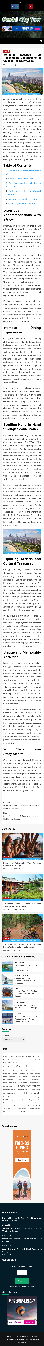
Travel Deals (36, 1106)
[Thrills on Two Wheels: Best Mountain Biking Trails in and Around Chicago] (22, 927)
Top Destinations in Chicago (11, 1106)
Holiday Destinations (9, 1076)
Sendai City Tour (27, 1286)
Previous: (21, 805)
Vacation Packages (35, 1108)
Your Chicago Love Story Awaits (22, 203)
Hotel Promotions (8, 1079)
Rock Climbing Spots (9, 1100)
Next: (21, 816)
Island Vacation (36, 1079)
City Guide (24, 1070)
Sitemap (35, 1336)
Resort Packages (35, 1097)
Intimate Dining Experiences (21, 178)
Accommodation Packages (23, 1056)
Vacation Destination (21, 975)
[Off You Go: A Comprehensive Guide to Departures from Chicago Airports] (7, 1018)
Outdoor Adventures (28, 1085)
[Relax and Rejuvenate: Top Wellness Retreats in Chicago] (22, 846)
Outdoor (17, 988)
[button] (4, 41)
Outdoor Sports (31, 1092)
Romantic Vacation (22, 1100)
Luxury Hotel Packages (9, 1082)
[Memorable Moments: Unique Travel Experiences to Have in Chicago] (7, 966)
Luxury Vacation (23, 1082)
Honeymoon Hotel (35, 1076)
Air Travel (17, 1014)
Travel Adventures (26, 1106)
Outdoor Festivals (35, 1089)
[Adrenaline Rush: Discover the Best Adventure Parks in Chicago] (22, 887)
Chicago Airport (15, 1066)
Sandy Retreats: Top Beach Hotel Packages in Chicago (22, 1250)
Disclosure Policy (23, 1336)
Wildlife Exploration (26, 1111)
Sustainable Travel (35, 1102)
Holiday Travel (22, 1076)
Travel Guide (6, 1108)
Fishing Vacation (23, 1073)
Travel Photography (20, 1108)
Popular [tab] (17, 956)
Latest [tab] (7, 956)
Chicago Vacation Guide (10, 1070)
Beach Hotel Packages (9, 1059)
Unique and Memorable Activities (23, 199)
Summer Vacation (8, 1102)
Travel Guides (19, 963)
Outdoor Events (22, 1089)
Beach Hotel (36, 1056)
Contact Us (10, 1336)
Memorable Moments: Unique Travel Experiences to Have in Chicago (26, 967)
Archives (5, 1035)
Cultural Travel (36, 1070)
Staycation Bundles (34, 1100)
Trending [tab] (30, 956)
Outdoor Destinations (9, 1089)
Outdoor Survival (8, 1097)
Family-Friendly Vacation (10, 1073)
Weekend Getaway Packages (11, 1111)
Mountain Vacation (35, 1082)
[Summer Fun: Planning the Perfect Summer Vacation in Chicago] (7, 979)
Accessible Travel (8, 1056)
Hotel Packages (19, 1002)
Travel (6, 51)
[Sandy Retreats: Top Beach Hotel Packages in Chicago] (7, 1005)
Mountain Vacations (9, 1086)
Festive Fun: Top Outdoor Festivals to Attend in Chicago (26, 993)
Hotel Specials (22, 1079)
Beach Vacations (35, 1059)
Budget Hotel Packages (10, 1062)
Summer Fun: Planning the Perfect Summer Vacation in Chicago (26, 980)
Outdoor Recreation (9, 1093)
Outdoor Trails (22, 1097)
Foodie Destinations (34, 1073)
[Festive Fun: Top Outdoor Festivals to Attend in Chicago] (7, 992)
